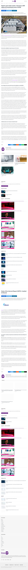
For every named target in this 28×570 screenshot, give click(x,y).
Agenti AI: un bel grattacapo (9, 502)
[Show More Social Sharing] (18, 10)
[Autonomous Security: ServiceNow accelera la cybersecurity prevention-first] (3, 266)
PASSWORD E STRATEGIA (9, 194)
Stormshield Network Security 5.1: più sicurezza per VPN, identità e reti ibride (14, 257)
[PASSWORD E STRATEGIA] (3, 195)
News (1, 540)
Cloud (1, 537)
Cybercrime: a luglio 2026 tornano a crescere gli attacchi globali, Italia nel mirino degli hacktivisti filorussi (16, 254)
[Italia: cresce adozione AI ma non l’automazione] (3, 280)
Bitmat (2, 519)
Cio (1, 536)
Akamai (2, 309)
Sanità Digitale (2, 528)
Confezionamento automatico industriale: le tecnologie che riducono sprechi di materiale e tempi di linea (20, 164)
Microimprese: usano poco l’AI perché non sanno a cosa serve (12, 282)
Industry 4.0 (2, 527)
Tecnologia (2, 541)
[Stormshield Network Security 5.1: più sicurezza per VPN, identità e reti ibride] (3, 258)
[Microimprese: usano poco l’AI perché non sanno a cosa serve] (3, 283)
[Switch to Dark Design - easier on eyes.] (24, 1)
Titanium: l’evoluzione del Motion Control (6, 230)
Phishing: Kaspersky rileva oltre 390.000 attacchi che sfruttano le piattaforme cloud (7, 402)
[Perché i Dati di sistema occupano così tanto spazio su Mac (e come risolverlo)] (7, 158)
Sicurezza (2, 545)
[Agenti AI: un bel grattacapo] (3, 276)
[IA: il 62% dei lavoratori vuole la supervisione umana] (3, 272)
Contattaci (2, 531)
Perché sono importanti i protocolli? (5, 220)
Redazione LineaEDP (4, 294)
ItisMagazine (2, 524)
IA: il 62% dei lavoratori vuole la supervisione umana (11, 271)
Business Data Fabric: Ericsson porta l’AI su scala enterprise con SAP (7, 174)
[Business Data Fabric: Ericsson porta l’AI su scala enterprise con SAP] (7, 170)
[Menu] (2, 1)
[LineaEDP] (14, 1)
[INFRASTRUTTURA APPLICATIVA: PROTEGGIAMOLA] (3, 191)
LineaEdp (2, 523)
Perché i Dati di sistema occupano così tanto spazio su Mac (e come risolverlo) (7, 163)
